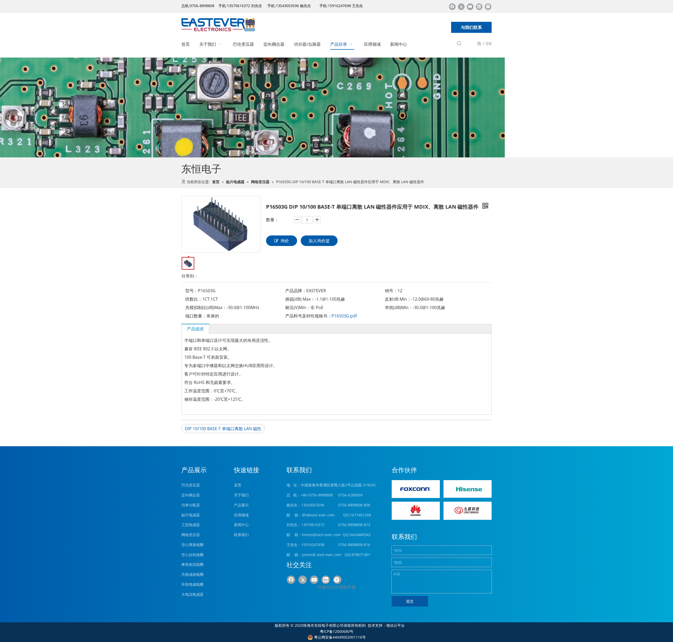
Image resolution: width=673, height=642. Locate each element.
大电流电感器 (192, 594)
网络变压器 (190, 534)
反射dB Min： (398, 299)
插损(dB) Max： (300, 299)
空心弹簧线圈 (192, 544)
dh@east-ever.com (318, 514)
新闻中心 (241, 524)
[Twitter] (461, 6)
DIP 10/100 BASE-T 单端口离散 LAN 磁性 (223, 429)
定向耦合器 (190, 494)
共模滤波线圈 (192, 574)
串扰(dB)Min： (399, 307)
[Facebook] (452, 6)
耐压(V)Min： (297, 307)
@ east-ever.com (326, 554)
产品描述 (195, 329)
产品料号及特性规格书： (308, 316)
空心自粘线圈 (192, 554)
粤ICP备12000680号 (336, 631)
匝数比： (193, 299)
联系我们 (241, 534)
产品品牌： (295, 291)
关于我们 (241, 494)
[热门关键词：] (459, 44)
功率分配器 (190, 504)
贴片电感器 (190, 514)
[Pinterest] (488, 6)
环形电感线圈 (192, 584)
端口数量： (195, 316)
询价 (285, 241)
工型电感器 (190, 524)
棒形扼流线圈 (192, 564)
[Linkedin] (479, 6)
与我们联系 (471, 27)
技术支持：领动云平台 (386, 625)
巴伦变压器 (190, 484)
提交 (410, 601)
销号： (391, 291)
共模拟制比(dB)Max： (206, 307)
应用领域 (241, 514)
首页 (237, 484)
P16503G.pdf (344, 316)
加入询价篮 (319, 241)
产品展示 (241, 504)
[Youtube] (470, 6)
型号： (191, 291)
